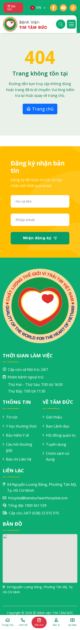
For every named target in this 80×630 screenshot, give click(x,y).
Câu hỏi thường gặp (19, 447)
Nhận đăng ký (37, 238)
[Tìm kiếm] (60, 24)
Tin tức (12, 417)
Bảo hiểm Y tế (17, 435)
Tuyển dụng (56, 444)
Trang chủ (42, 109)
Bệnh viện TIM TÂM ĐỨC (55, 613)
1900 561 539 (35, 505)
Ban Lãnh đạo (57, 426)
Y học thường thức (21, 426)
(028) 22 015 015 (45, 513)
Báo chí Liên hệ (18, 459)
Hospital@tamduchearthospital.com (38, 498)
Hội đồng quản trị (61, 435)
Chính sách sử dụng (57, 456)
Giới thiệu (54, 417)
